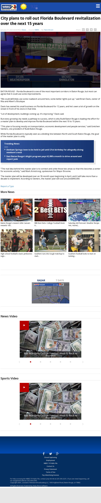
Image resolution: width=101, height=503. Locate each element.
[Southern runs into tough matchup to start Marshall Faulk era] (50, 240)
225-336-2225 (61, 479)
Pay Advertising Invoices (50, 475)
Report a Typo (7, 186)
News (24, 30)
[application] (50, 60)
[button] (50, 59)
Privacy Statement (50, 469)
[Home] (9, 7)
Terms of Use (50, 472)
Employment (50, 460)
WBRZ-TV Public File (50, 463)
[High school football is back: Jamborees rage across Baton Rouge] (17, 240)
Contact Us (50, 466)
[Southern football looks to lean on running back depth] (84, 240)
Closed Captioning (50, 457)
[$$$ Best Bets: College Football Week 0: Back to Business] (50, 210)
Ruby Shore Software (40, 486)
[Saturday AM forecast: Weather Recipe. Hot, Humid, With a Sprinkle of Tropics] (84, 210)
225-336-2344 (32, 481)
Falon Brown (48, 30)
